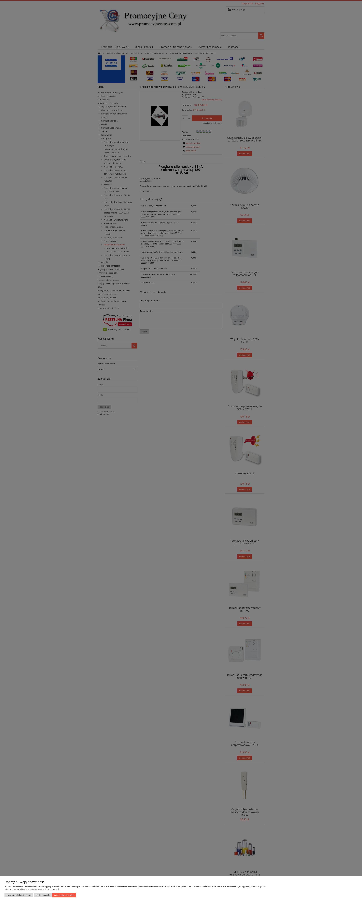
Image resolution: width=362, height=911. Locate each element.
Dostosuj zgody (43, 895)
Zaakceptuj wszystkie (64, 895)
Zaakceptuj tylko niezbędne (19, 895)
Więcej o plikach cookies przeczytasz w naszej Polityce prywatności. (33, 889)
